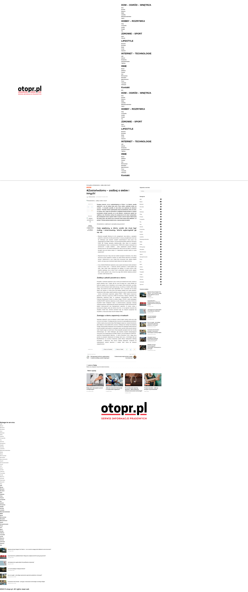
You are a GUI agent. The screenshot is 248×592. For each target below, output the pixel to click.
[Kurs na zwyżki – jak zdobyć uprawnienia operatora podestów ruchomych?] (143, 324)
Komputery (142, 229)
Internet (141, 226)
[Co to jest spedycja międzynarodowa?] (143, 317)
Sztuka (141, 266)
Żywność (142, 284)
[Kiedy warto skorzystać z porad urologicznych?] (95, 379)
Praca (141, 259)
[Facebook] (88, 206)
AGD (141, 199)
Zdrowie (88, 187)
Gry (140, 221)
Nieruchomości (143, 251)
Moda (141, 244)
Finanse (141, 216)
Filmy (141, 214)
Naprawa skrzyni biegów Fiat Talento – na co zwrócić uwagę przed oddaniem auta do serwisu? (29, 549)
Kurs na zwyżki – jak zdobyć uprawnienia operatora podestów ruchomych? (153, 324)
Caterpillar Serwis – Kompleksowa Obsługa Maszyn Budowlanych (152, 339)
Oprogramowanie (143, 256)
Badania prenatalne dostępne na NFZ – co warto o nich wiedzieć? (90, 228)
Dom (141, 209)
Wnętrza (141, 276)
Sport (141, 264)
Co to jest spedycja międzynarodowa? (16, 568)
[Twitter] (92, 206)
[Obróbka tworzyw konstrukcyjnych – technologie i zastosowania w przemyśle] (143, 347)
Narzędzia (142, 249)
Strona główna (89, 185)
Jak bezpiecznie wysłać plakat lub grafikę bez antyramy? (21, 562)
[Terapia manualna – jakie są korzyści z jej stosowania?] (153, 379)
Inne (140, 224)
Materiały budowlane (144, 239)
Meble (141, 241)
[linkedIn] (130, 349)
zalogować (94, 366)
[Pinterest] (88, 210)
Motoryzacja (142, 246)
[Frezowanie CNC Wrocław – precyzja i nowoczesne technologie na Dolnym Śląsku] (143, 332)
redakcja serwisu (92, 196)
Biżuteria (141, 204)
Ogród (141, 254)
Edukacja (142, 211)
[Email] (92, 210)
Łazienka (142, 236)
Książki (141, 231)
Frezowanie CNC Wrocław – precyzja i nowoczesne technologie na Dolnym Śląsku (154, 331)
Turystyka (142, 272)
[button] (136, 90)
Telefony (141, 269)
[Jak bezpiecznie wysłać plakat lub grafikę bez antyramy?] (143, 311)
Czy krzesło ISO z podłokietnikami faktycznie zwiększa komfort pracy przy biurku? (27, 555)
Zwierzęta (142, 282)
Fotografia (142, 219)
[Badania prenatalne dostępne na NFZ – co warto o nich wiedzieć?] (90, 220)
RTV (140, 262)
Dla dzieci (142, 206)
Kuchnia (141, 234)
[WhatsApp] (126, 349)
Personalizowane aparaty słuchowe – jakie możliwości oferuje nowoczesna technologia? (133, 389)
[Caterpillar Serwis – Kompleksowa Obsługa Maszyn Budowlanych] (143, 339)
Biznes (141, 201)
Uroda (141, 274)
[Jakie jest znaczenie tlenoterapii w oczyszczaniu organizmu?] (114, 379)
